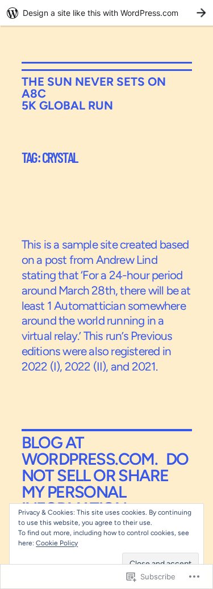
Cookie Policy (57, 543)
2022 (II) (85, 366)
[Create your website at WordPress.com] (106, 13)
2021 (144, 366)
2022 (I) (41, 366)
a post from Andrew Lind (96, 260)
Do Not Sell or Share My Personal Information (105, 483)
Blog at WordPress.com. (90, 450)
